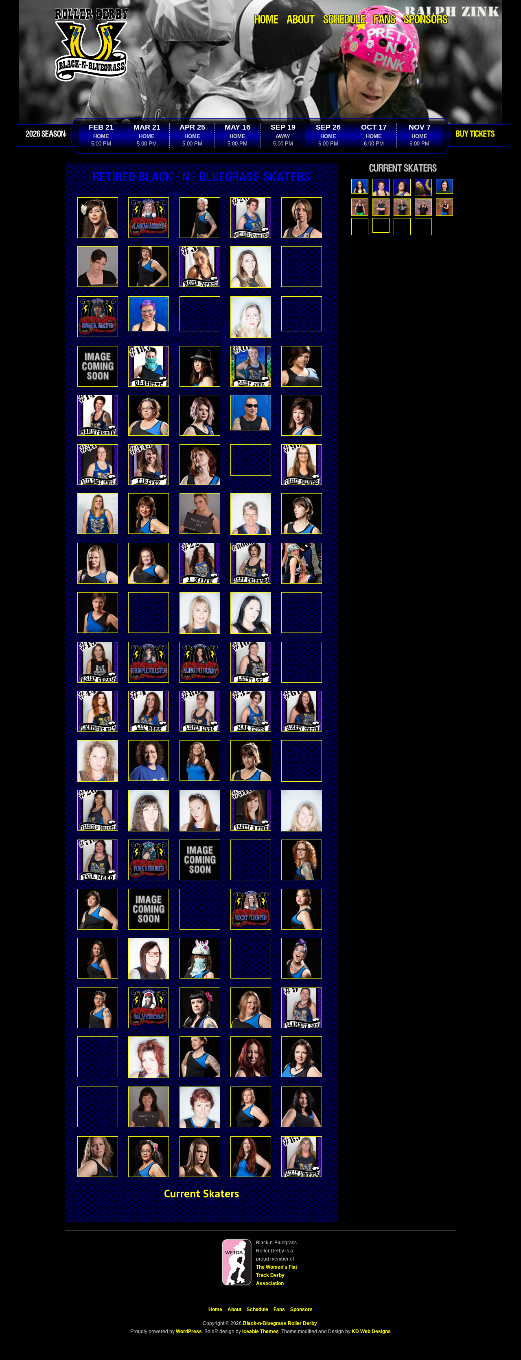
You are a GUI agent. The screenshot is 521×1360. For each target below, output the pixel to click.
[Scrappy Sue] (381, 225)
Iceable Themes (260, 1331)
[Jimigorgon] (402, 207)
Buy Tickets (475, 134)
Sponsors (426, 20)
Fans (385, 20)
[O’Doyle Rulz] (444, 207)
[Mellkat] (423, 207)
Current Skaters (201, 1193)
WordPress (188, 1331)
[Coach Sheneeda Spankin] (402, 187)
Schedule (344, 20)
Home (266, 20)
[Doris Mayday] (444, 186)
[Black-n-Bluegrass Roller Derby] (91, 10)
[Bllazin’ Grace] (359, 186)
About (301, 20)
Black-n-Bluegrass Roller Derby (280, 1323)
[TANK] (402, 226)
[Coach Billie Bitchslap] (381, 187)
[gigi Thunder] (359, 207)
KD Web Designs (371, 1331)
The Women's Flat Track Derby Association (276, 1275)
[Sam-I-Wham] (359, 226)
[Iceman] (381, 207)
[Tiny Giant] (423, 226)
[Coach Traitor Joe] (423, 187)
